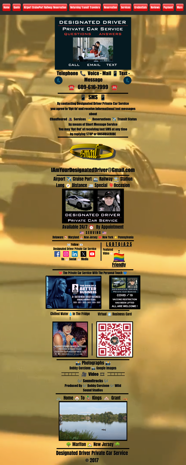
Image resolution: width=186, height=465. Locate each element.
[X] (83, 254)
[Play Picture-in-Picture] (81, 354)
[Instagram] (66, 254)
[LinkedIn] (75, 254)
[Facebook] (57, 254)
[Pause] (55, 354)
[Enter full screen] (84, 354)
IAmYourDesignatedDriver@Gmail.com (93, 170)
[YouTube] (92, 254)
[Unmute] (59, 354)
